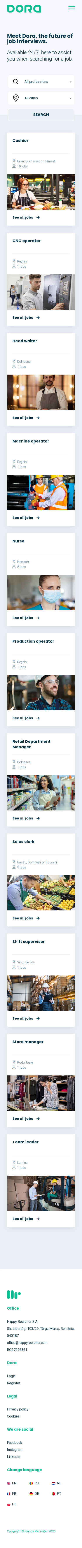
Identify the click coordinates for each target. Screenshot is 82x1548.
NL (59, 1483)
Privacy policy (17, 1409)
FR (14, 1494)
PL (14, 1504)
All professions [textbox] (36, 82)
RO (37, 1483)
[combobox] (47, 81)
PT (59, 1494)
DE (37, 1494)
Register (13, 1383)
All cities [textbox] (31, 98)
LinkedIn (13, 1457)
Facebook (14, 1443)
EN (14, 1483)
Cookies (13, 1416)
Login (11, 1376)
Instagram (14, 1450)
